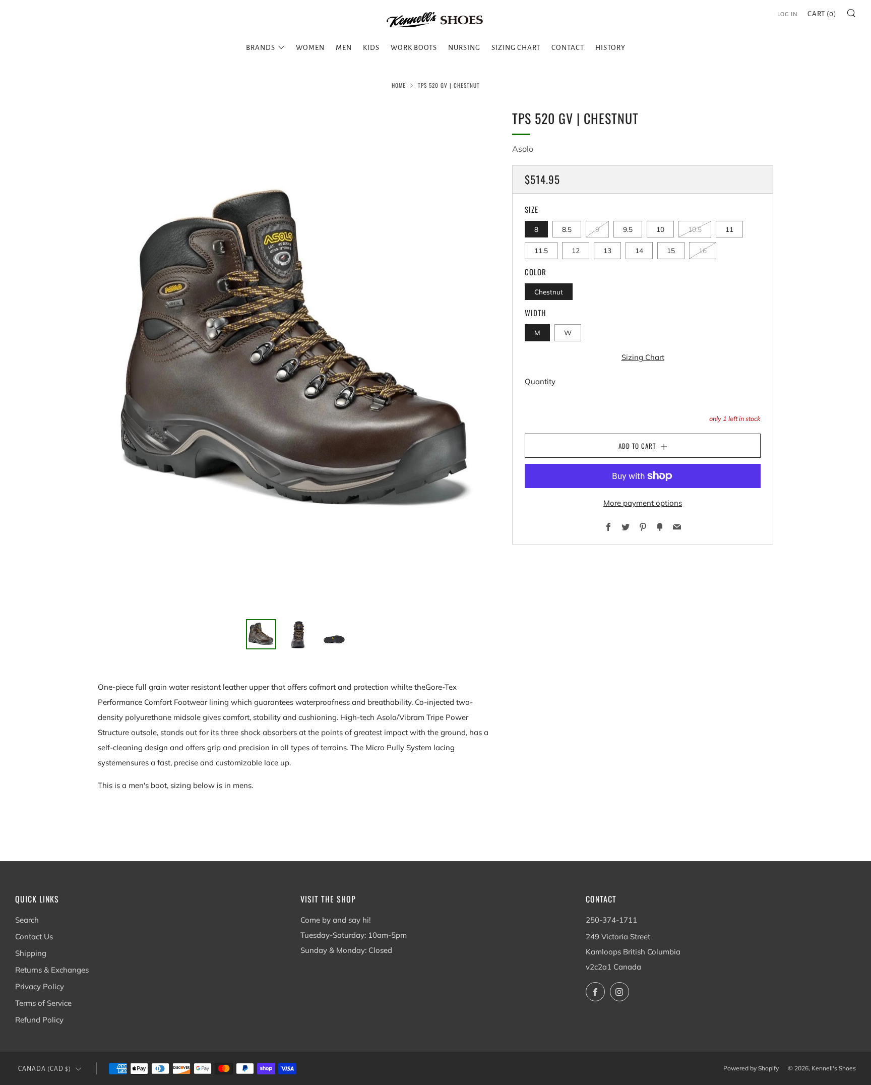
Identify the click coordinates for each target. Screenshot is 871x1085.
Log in (787, 14)
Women (310, 47)
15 (671, 250)
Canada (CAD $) (44, 1068)
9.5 (628, 229)
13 (607, 250)
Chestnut (548, 291)
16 (703, 250)
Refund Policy (39, 1019)
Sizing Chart (515, 47)
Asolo (522, 149)
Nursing (464, 47)
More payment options (642, 503)
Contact (567, 47)
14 (639, 250)
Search (27, 920)
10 (660, 229)
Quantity (540, 381)
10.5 (695, 229)
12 (576, 250)
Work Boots (414, 47)
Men (344, 47)
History (610, 47)
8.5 (567, 229)
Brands (260, 47)
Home (399, 85)
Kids (371, 47)
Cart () (822, 14)
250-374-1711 (611, 920)
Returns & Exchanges (52, 970)
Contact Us (34, 936)
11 (729, 229)
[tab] (261, 634)
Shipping (30, 953)
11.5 (541, 250)
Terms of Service (43, 1003)
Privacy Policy (39, 986)
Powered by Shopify (751, 1068)
